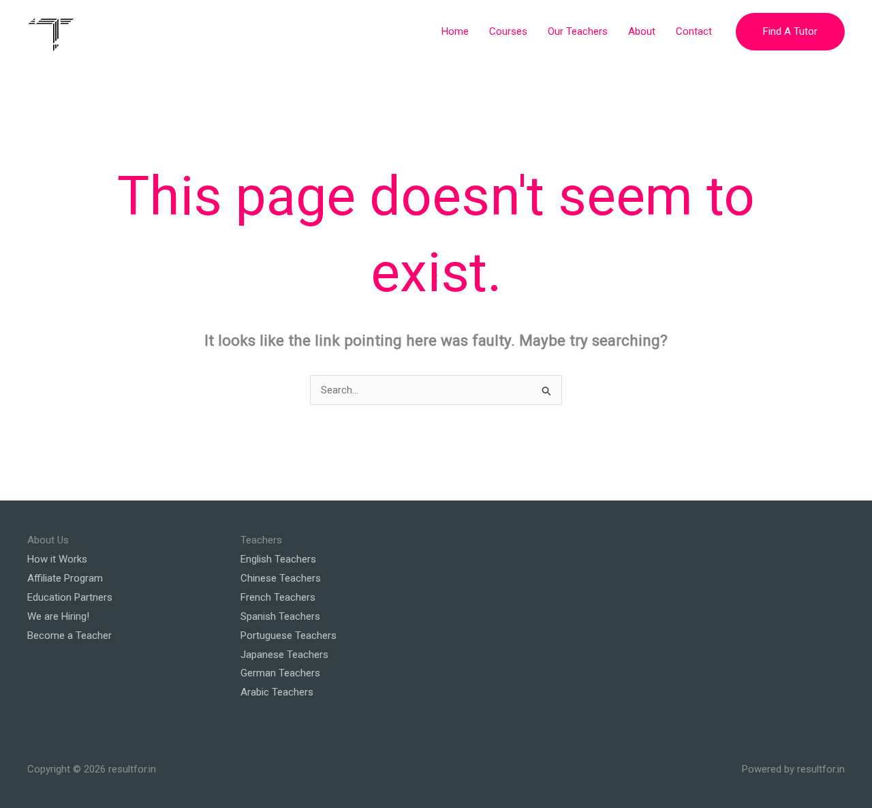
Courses (508, 31)
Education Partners (69, 597)
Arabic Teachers (276, 692)
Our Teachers (578, 31)
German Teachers (280, 673)
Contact (694, 31)
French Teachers (277, 597)
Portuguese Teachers (288, 635)
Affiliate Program (65, 578)
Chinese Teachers (280, 578)
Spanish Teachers (280, 616)
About (641, 31)
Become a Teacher (69, 635)
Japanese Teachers (284, 654)
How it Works (57, 559)
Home (455, 31)
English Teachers (278, 559)
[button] (790, 31)
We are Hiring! (58, 616)
